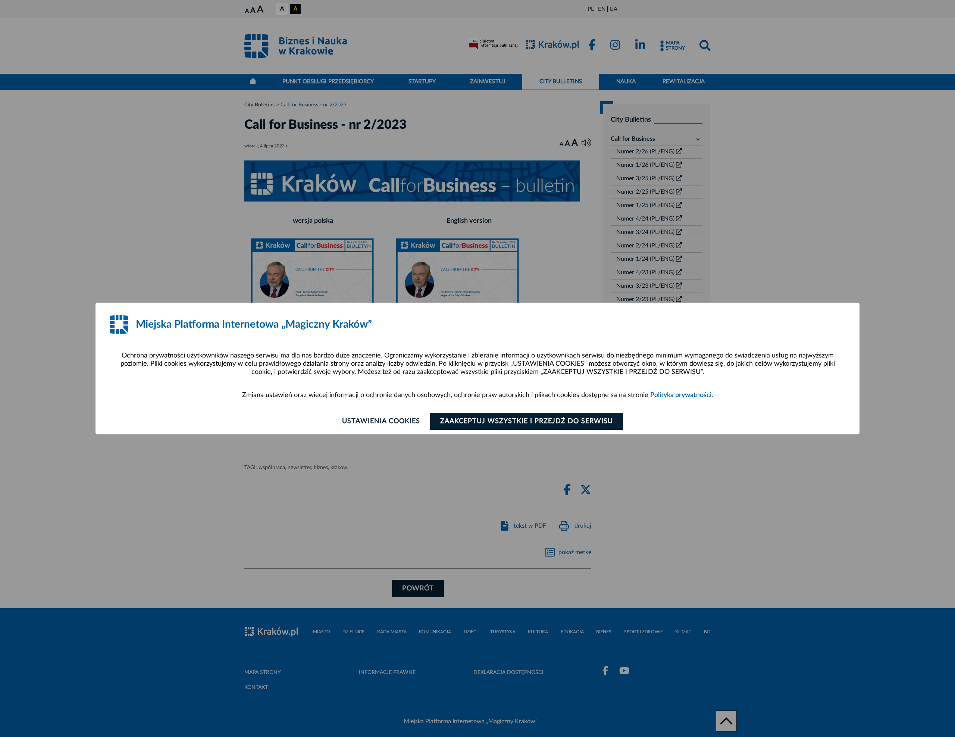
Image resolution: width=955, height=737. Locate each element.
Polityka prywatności (680, 395)
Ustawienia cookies (381, 421)
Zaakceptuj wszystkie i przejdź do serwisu (526, 421)
